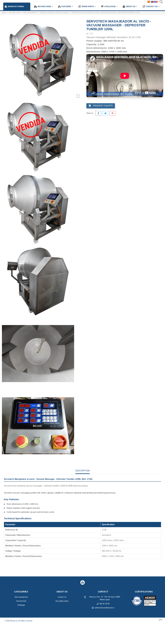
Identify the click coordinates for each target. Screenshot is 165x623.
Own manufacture (21, 597)
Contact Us (62, 597)
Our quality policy (62, 601)
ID (87, 34)
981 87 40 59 (104, 604)
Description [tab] (82, 471)
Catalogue (21, 605)
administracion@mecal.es (104, 608)
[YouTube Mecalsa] (82, 582)
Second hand (21, 601)
